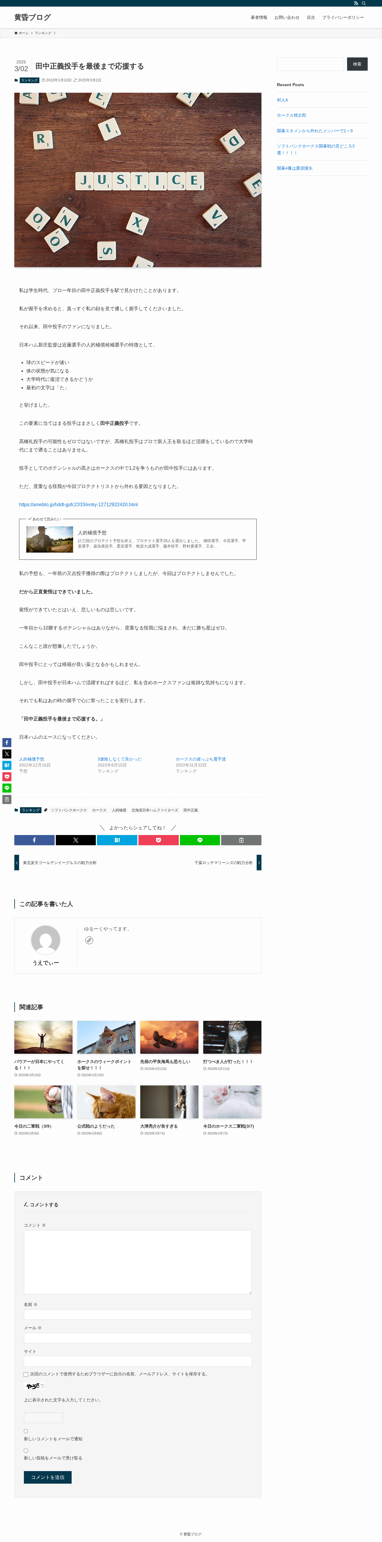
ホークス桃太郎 (291, 115)
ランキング (29, 80)
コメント (35, 1225)
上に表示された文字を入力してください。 (63, 1399)
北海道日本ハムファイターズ (155, 810)
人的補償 (119, 810)
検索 (357, 64)
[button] (34, 840)
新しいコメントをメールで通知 (53, 1438)
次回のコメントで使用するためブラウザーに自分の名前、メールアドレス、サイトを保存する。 (120, 1373)
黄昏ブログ (32, 17)
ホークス (99, 810)
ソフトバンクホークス (69, 810)
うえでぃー (45, 963)
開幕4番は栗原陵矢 (295, 168)
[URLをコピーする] (241, 840)
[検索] (364, 3)
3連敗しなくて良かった (120, 759)
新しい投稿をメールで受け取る (53, 1458)
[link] (89, 940)
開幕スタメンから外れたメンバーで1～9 (315, 130)
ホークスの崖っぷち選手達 (201, 759)
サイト (30, 1351)
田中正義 (191, 810)
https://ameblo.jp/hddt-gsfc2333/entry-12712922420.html (78, 504)
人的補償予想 (92, 532)
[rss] (356, 3)
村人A (282, 100)
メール (33, 1327)
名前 (31, 1304)
